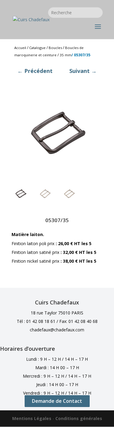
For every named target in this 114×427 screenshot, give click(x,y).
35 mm (65, 55)
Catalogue (37, 47)
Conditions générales (78, 418)
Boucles (55, 47)
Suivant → (83, 70)
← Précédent (35, 70)
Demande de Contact (57, 401)
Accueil (20, 47)
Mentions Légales (31, 418)
